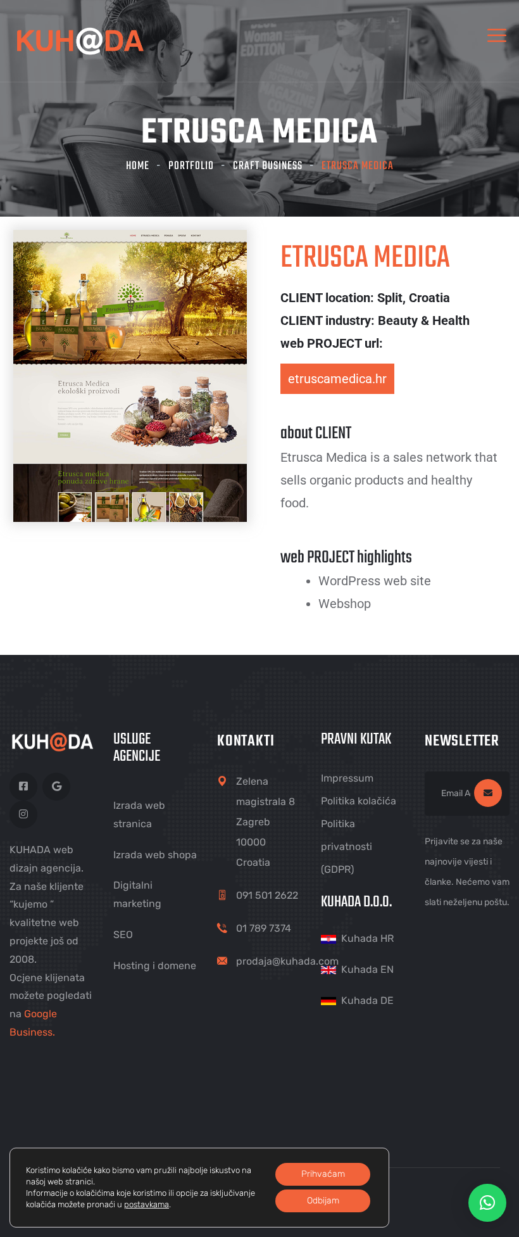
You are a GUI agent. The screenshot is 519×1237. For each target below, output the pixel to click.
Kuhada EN (367, 969)
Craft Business (268, 166)
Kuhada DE (367, 1000)
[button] (487, 1203)
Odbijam (323, 1200)
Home (137, 166)
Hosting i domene (154, 966)
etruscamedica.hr (337, 378)
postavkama (146, 1204)
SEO (123, 935)
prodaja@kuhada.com (287, 961)
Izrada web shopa (155, 855)
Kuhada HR (367, 938)
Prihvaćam (323, 1174)
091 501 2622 (267, 895)
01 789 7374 (263, 928)
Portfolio (191, 166)
